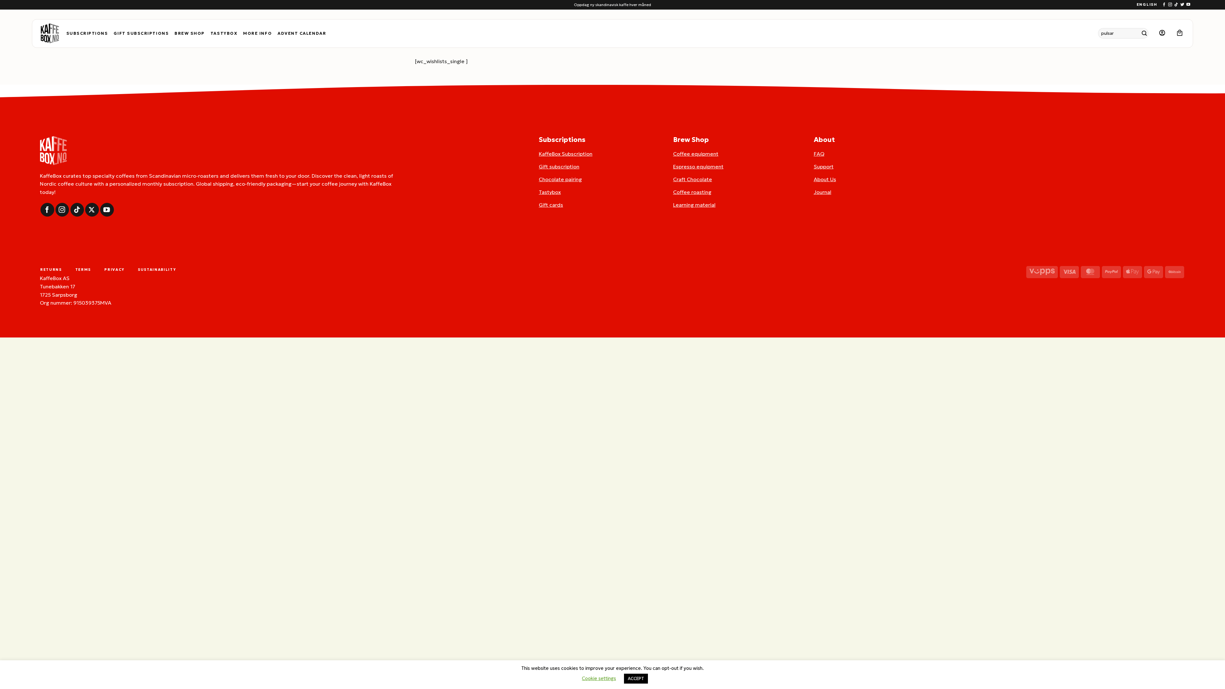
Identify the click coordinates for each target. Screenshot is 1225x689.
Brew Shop (189, 33)
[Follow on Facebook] (1164, 5)
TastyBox (224, 33)
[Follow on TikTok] (1176, 5)
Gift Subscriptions (141, 33)
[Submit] (1144, 33)
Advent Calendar (302, 33)
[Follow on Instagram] (1170, 5)
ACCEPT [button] (636, 678)
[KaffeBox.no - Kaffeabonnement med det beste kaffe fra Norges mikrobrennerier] (50, 33)
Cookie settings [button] (599, 678)
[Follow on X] (92, 210)
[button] (1162, 33)
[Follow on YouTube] (1188, 5)
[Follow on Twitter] (1182, 5)
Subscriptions (87, 33)
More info (257, 33)
